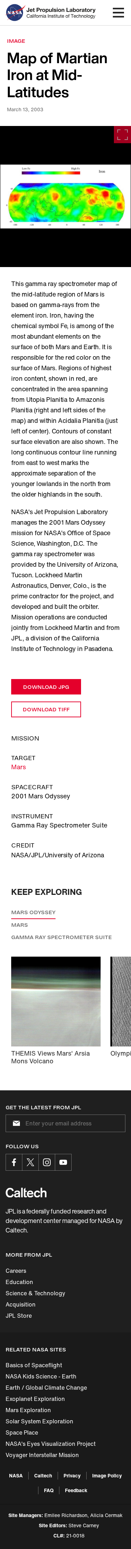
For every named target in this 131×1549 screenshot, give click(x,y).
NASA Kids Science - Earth (41, 1376)
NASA (16, 1475)
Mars (18, 766)
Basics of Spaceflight (34, 1365)
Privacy (72, 1475)
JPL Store (19, 1315)
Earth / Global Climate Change (46, 1387)
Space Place (22, 1432)
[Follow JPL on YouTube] (63, 1162)
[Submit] (15, 1123)
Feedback (76, 1490)
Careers (16, 1271)
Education (19, 1282)
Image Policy (107, 1475)
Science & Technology (35, 1293)
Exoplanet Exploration (35, 1399)
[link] (65, 196)
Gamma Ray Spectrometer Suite (61, 937)
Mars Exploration (28, 1410)
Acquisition (21, 1304)
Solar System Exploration (39, 1421)
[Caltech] (26, 1192)
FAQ (48, 1490)
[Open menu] (118, 12)
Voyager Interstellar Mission (42, 1455)
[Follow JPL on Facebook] (14, 1162)
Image (16, 41)
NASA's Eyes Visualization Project (51, 1444)
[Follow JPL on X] (30, 1162)
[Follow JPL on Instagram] (46, 1162)
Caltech (43, 1475)
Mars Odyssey (33, 912)
